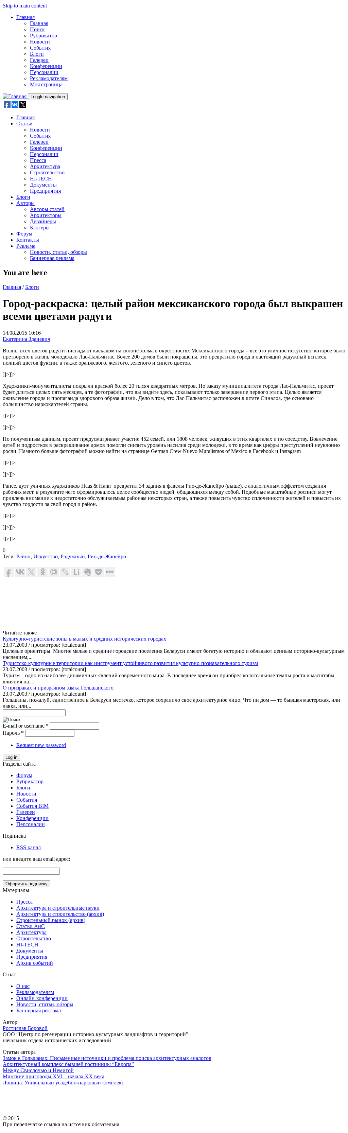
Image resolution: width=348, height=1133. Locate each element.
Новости (40, 42)
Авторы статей (47, 209)
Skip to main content (25, 5)
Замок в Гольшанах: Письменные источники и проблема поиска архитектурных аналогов (107, 1058)
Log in (11, 757)
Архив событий (34, 963)
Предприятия (45, 191)
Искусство (45, 556)
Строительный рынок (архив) (50, 920)
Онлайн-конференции (42, 998)
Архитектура (45, 166)
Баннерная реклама (52, 258)
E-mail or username (26, 726)
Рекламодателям (49, 78)
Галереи (39, 60)
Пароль (13, 733)
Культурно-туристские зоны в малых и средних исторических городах (84, 639)
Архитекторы (46, 215)
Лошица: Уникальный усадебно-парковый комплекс (63, 1082)
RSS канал (28, 847)
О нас (23, 986)
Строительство (47, 172)
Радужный (72, 556)
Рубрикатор (43, 35)
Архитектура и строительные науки (58, 908)
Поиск (37, 29)
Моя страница (46, 84)
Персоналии (44, 72)
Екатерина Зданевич (26, 339)
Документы (43, 185)
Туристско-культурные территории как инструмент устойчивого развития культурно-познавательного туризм (130, 663)
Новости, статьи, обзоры (58, 252)
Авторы (25, 203)
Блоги (37, 54)
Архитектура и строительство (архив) (60, 914)
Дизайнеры (43, 221)
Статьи (24, 123)
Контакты (27, 240)
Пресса (38, 160)
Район (23, 556)
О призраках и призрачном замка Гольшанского (58, 688)
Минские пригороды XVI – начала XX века (53, 1076)
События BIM (32, 806)
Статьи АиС (30, 926)
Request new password (41, 745)
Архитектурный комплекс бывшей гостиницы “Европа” (68, 1064)
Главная (25, 17)
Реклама (25, 246)
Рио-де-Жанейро (107, 556)
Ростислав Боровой (25, 1028)
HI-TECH (41, 178)
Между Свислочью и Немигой (38, 1070)
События (40, 48)
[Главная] (15, 96)
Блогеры (40, 227)
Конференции (46, 66)
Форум (24, 234)
